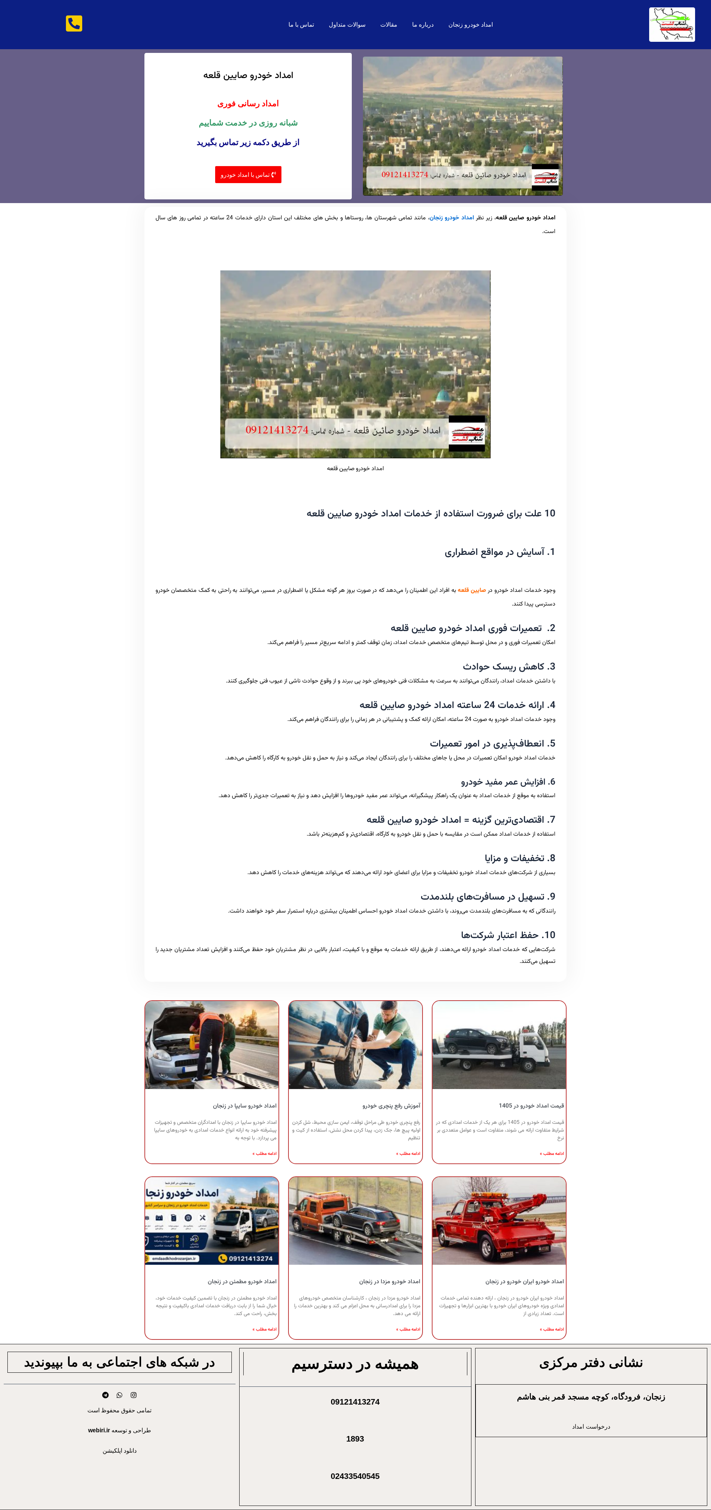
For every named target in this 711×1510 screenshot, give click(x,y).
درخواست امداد (591, 1426)
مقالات (388, 24)
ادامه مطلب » (552, 1153)
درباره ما (423, 24)
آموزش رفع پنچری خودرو (391, 1106)
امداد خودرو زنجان (470, 24)
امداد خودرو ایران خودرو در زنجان (524, 1282)
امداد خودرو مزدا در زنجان (389, 1282)
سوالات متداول (347, 24)
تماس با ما (301, 24)
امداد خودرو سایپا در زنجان (245, 1106)
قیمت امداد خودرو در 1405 (531, 1106)
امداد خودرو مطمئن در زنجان (242, 1282)
